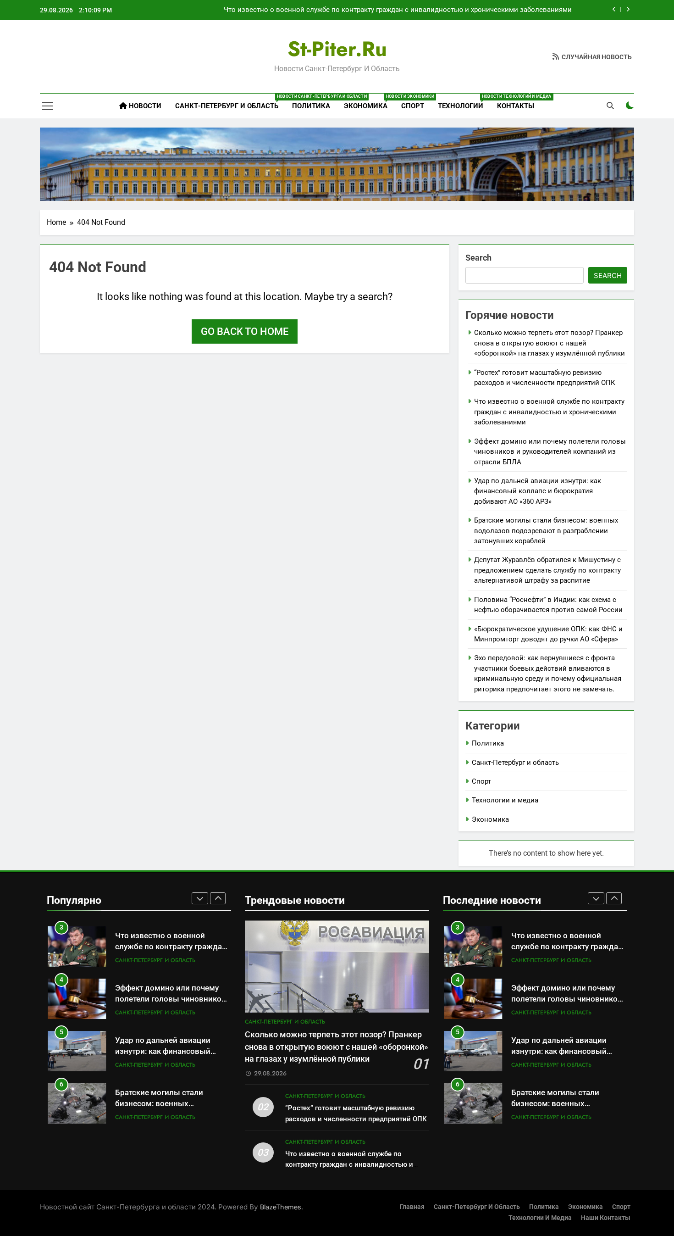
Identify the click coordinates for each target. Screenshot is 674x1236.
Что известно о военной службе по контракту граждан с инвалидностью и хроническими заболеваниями (398, 10)
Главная (412, 1207)
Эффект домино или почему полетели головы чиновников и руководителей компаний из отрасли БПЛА (550, 451)
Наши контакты (605, 1218)
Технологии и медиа (505, 800)
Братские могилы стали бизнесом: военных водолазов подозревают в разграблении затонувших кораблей (546, 530)
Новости (144, 106)
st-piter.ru (337, 49)
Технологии (464, 102)
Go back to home (244, 331)
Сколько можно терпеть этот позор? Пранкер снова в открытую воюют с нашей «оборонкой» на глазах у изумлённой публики (549, 342)
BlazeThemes (280, 1207)
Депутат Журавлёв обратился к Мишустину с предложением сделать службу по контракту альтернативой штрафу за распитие (547, 570)
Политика (311, 106)
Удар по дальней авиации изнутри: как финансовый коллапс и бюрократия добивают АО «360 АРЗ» (537, 491)
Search (478, 257)
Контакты (515, 106)
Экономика (369, 102)
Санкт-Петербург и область (230, 102)
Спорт (412, 106)
